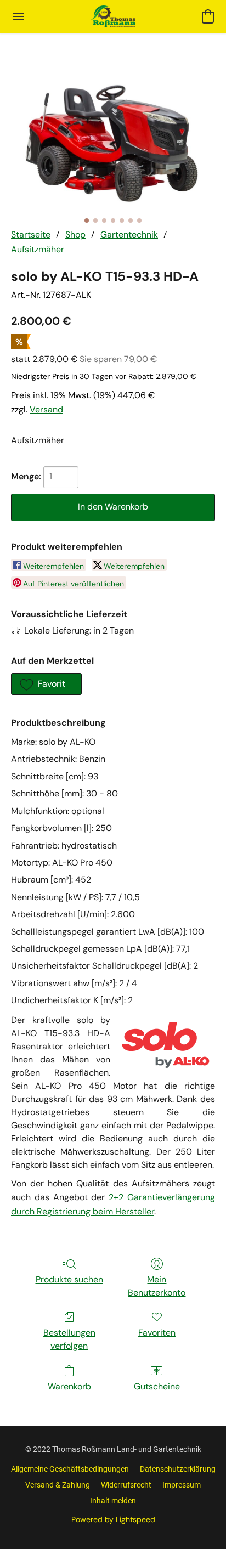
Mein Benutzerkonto (156, 1286)
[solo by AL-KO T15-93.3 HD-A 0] (113, 144)
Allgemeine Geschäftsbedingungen (70, 1469)
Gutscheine (157, 1386)
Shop (75, 234)
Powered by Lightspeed (113, 1519)
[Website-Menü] (18, 16)
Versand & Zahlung (57, 1484)
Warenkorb (69, 1386)
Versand (46, 409)
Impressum (181, 1484)
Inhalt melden (113, 1500)
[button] (113, 16)
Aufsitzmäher (37, 249)
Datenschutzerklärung (178, 1469)
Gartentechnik (129, 234)
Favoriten (157, 1332)
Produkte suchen (69, 1279)
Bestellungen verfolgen (69, 1339)
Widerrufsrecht (126, 1484)
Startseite (30, 234)
